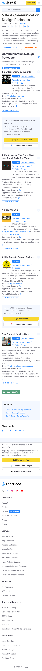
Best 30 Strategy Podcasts (15, 413)
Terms (4, 524)
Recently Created (9, 654)
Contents (23, 23)
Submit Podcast (10, 48)
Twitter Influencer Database (13, 570)
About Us (5, 503)
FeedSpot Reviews (9, 516)
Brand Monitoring (9, 607)
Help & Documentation (11, 645)
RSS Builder (6, 625)
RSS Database (7, 536)
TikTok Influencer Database (13, 575)
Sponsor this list (30, 48)
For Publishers (7, 587)
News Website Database (12, 562)
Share (4, 26)
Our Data (5, 507)
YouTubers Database (10, 558)
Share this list (8, 426)
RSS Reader (6, 591)
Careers (10, 511)
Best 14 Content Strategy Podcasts (18, 410)
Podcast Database (9, 545)
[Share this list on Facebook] (9, 26)
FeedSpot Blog (8, 658)
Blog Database (8, 541)
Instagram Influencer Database (14, 566)
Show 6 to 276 (12, 392)
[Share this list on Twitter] (13, 26)
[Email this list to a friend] (24, 26)
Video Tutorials (8, 641)
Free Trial (31, 3)
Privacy (5, 520)
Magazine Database (10, 549)
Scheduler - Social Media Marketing (16, 629)
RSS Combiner (7, 620)
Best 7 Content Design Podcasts (17, 416)
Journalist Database (10, 553)
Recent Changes (8, 649)
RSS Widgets (7, 616)
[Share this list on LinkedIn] (17, 26)
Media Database (8, 595)
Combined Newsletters (11, 612)
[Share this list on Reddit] (20, 26)
